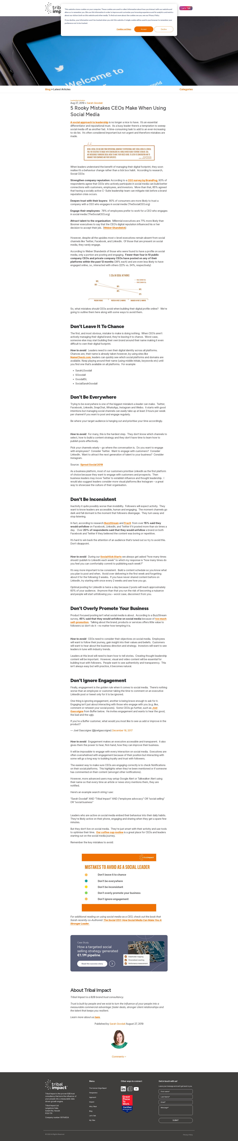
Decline (164, 29)
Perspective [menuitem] (93, 1093)
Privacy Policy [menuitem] (188, 1135)
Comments (118, 1056)
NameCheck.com (80, 357)
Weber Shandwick (114, 227)
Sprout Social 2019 (91, 464)
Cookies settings (124, 29)
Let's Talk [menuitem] (186, 8)
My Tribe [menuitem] (92, 1120)
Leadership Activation (77, 100)
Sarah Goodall (95, 102)
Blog (48, 89)
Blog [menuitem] (90, 1111)
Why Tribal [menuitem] (93, 1106)
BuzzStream (111, 523)
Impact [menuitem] (91, 1102)
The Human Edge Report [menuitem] (98, 1088)
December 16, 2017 (122, 730)
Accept (144, 29)
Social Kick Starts (111, 556)
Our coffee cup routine (109, 832)
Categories (186, 89)
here (97, 1017)
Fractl (127, 523)
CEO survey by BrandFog (142, 180)
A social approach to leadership (89, 122)
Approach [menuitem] (92, 1097)
